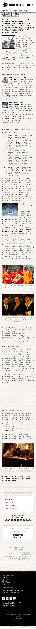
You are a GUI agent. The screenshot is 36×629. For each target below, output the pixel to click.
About (21, 10)
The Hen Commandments (8, 589)
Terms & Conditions (8, 605)
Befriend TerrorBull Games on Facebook (3, 598)
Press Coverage (11, 505)
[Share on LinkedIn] (24, 521)
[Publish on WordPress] (27, 521)
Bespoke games (6, 582)
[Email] (29, 521)
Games (3, 10)
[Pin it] (18, 521)
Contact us (5, 579)
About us (4, 577)
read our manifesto (17, 29)
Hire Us (8, 10)
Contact (26, 10)
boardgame (10, 148)
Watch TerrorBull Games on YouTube (14, 598)
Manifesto (9, 502)
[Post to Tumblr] (15, 521)
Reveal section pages (3, 11)
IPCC (3, 58)
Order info (5, 580)
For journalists (6, 584)
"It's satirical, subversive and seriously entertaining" (18, 532)
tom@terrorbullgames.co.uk (10, 122)
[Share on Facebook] (6, 521)
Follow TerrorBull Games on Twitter (7, 598)
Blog (15, 10)
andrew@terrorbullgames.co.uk (11, 99)
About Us (9, 499)
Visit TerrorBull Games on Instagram (10, 598)
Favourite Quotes (12, 509)
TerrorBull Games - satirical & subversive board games (18, 4)
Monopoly (17, 163)
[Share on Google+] (12, 521)
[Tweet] (9, 521)
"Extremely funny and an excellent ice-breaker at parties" (18, 616)
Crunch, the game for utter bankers (12, 590)
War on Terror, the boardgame (10, 592)
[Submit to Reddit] (21, 521)
